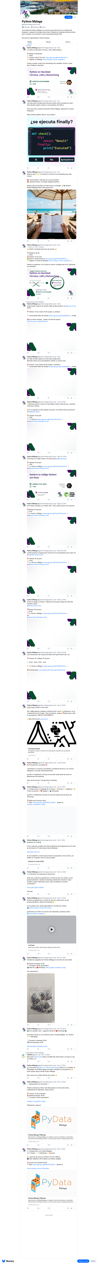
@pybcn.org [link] (36, 1054)
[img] (49, 7)
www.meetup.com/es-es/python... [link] (54, 59)
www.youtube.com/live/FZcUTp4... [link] (40, 908)
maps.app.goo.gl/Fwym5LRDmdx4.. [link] (55, 466)
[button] (23, 2)
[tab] (29, 42)
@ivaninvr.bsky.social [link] (34, 606)
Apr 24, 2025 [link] (61, 705)
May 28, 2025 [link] (61, 550)
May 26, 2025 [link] (61, 652)
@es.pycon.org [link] (71, 306)
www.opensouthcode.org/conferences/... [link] (52, 670)
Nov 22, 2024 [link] (61, 898)
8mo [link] (58, 245)
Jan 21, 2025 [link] (61, 787)
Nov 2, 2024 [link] (61, 1149)
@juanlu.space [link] (35, 412)
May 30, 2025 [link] (61, 456)
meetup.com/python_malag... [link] (36, 804)
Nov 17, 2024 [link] (45, 1054)
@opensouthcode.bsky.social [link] (39, 421)
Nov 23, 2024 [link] (61, 872)
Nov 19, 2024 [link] (61, 1029)
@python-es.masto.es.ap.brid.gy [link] (47, 1067)
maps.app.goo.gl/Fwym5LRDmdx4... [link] (50, 419)
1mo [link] (58, 101)
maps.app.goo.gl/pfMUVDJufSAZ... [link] (45, 802)
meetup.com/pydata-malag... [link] (36, 1101)
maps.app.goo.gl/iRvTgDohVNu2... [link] (56, 259)
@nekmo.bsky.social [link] (36, 555)
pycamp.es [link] (44, 719)
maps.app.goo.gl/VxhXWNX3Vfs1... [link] (55, 666)
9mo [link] (58, 48)
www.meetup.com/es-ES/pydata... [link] (38, 1168)
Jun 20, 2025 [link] (61, 402)
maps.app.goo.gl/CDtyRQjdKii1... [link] (60, 316)
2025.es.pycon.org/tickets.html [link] (37, 321)
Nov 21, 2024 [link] (61, 957)
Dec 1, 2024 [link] (61, 840)
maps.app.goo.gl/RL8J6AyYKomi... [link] (57, 57)
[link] (26, 27)
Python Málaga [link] (32, 48)
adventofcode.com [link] (33, 852)
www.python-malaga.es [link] (37, 913)
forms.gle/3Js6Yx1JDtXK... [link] (36, 887)
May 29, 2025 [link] (61, 503)
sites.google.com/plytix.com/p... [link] (56, 967)
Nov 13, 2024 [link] (61, 1082)
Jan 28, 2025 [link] (61, 763)
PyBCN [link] (29, 1054)
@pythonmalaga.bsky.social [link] (47, 48)
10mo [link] (59, 304)
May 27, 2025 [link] (61, 599)
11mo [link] (58, 357)
